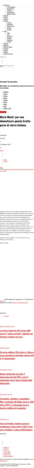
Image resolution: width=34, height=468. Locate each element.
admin (2, 150)
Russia (9, 28)
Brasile (9, 38)
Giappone (10, 40)
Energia (5, 16)
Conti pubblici (11, 7)
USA (8, 33)
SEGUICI (2, 301)
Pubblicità (6, 448)
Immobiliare (10, 12)
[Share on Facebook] (18, 153)
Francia (9, 22)
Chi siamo (6, 450)
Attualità (5, 45)
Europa (5, 21)
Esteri (5, 31)
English (5, 52)
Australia (9, 36)
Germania (10, 24)
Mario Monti (24, 303)
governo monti (16, 303)
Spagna (9, 29)
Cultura (5, 50)
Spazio (5, 43)
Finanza (9, 10)
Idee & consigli (8, 54)
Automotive (10, 9)
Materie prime (11, 14)
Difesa (5, 17)
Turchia (9, 42)
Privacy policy (7, 452)
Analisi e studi (7, 47)
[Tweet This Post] (18, 155)
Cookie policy (6, 454)
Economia (6, 5)
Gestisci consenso (8, 456)
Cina (8, 35)
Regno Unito (10, 26)
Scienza (5, 49)
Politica (5, 19)
